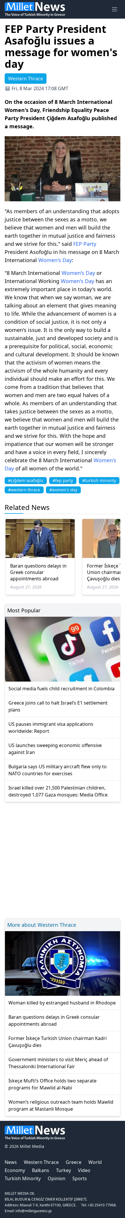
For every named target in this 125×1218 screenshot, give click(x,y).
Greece (73, 1162)
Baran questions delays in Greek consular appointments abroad (38, 572)
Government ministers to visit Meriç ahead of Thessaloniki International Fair (58, 1063)
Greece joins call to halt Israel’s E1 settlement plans (58, 706)
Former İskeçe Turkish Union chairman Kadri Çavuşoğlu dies (57, 1041)
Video (84, 1170)
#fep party (63, 480)
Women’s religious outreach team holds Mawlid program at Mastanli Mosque (60, 1105)
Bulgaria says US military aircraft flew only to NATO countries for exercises (57, 770)
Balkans (40, 1170)
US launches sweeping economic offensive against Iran (55, 748)
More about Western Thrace (41, 924)
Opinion (56, 1178)
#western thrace (24, 489)
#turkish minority (99, 480)
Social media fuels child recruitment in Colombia (61, 688)
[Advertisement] (62, 859)
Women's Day (55, 260)
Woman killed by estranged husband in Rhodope (62, 1003)
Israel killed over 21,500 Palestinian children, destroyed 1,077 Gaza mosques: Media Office (58, 791)
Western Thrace (41, 1162)
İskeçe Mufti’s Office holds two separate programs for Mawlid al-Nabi (52, 1084)
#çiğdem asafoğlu (25, 480)
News (11, 1162)
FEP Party (84, 243)
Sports (79, 1178)
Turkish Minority (23, 1178)
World (95, 1162)
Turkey (63, 1170)
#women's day (63, 489)
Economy (15, 1170)
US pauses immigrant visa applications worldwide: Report (50, 727)
